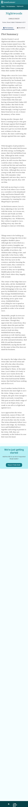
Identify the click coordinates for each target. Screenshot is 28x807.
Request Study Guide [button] (14, 465)
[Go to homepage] (8, 2)
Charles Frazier (14, 18)
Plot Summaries (10, 6)
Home (3, 6)
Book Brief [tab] (22, 28)
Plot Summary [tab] (9, 28)
